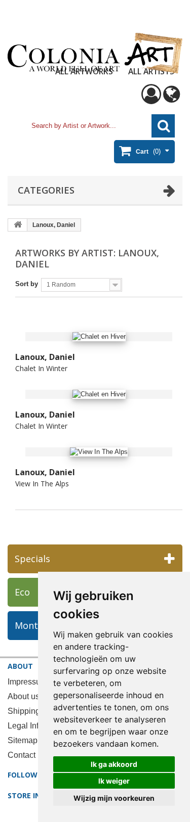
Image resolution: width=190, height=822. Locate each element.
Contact (21, 755)
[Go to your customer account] (151, 99)
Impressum (27, 681)
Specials (32, 559)
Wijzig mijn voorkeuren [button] (114, 798)
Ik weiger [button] (114, 781)
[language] (171, 99)
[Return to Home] (17, 225)
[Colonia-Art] (95, 53)
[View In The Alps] (98, 452)
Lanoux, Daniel (45, 356)
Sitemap (22, 740)
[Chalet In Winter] (98, 337)
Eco (22, 592)
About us (24, 696)
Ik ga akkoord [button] (114, 764)
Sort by (26, 284)
